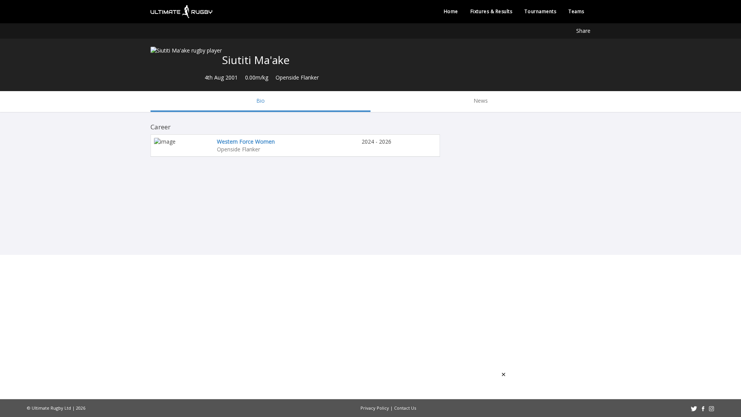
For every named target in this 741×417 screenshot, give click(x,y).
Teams (576, 11)
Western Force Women (246, 141)
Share (583, 30)
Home (451, 11)
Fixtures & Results (491, 11)
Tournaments (540, 11)
